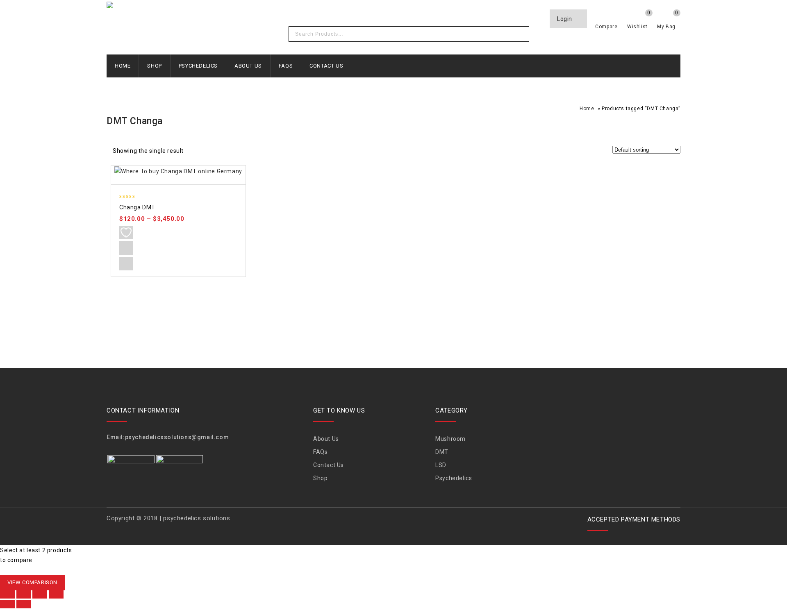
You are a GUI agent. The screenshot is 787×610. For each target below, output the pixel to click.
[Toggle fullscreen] (23, 594)
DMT (441, 452)
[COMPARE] (126, 248)
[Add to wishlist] (126, 232)
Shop (154, 66)
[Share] (39, 594)
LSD (440, 465)
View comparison (32, 582)
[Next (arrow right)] (23, 604)
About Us (248, 66)
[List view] (209, 152)
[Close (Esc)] (56, 594)
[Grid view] (195, 152)
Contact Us (326, 66)
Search (520, 34)
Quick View (126, 263)
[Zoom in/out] (7, 594)
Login (565, 19)
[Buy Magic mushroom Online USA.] (217, 6)
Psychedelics (198, 66)
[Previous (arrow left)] (7, 604)
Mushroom (450, 438)
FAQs (286, 66)
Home (122, 66)
